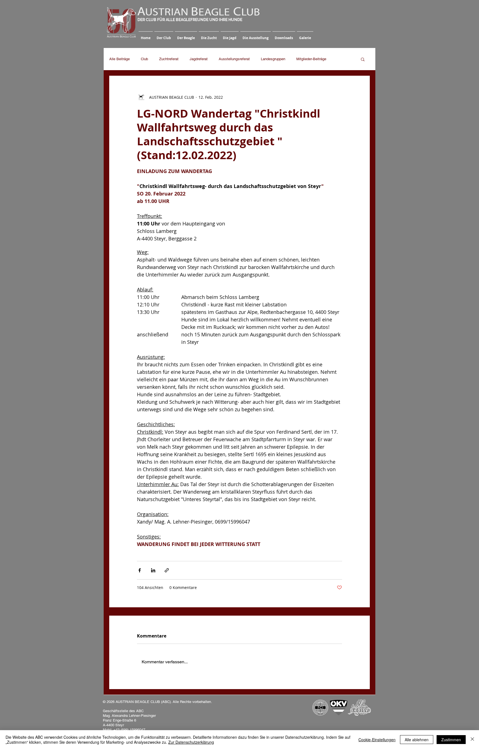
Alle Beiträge (119, 59)
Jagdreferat (199, 59)
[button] (164, 35)
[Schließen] (472, 740)
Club (144, 59)
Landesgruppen (273, 59)
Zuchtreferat (169, 59)
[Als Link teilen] (166, 570)
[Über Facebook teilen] (139, 570)
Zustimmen (451, 739)
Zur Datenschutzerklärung (191, 742)
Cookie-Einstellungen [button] (377, 739)
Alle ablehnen (417, 739)
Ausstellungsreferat (234, 59)
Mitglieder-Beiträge (311, 59)
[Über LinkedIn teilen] (153, 570)
